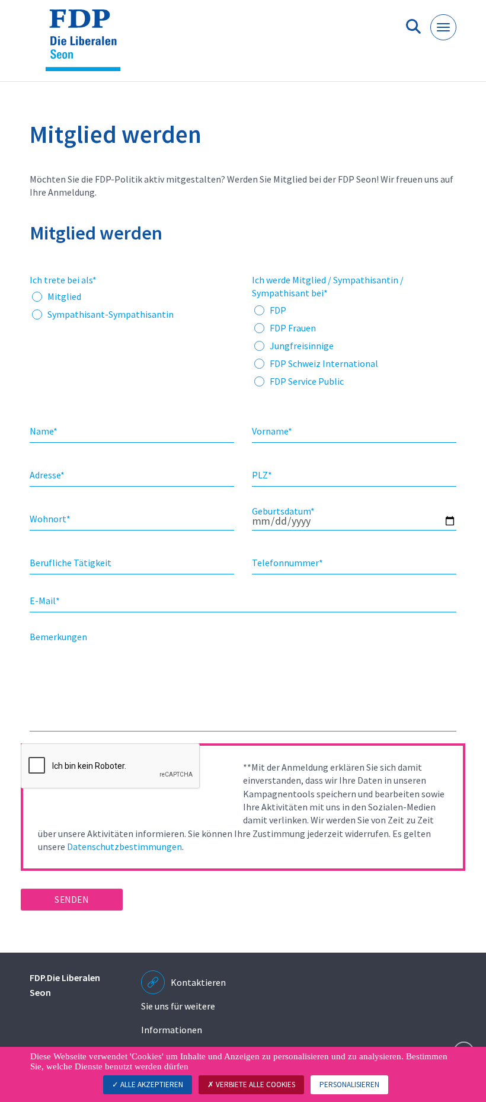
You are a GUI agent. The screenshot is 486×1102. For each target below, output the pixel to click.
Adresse (47, 475)
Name (43, 431)
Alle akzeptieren (151, 1084)
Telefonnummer (287, 562)
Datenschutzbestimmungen (124, 846)
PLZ (262, 475)
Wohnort (50, 519)
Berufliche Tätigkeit (70, 562)
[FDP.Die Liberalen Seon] (87, 45)
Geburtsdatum (283, 511)
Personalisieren (349, 1084)
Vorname (272, 431)
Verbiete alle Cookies (254, 1084)
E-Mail (45, 600)
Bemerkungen (58, 637)
